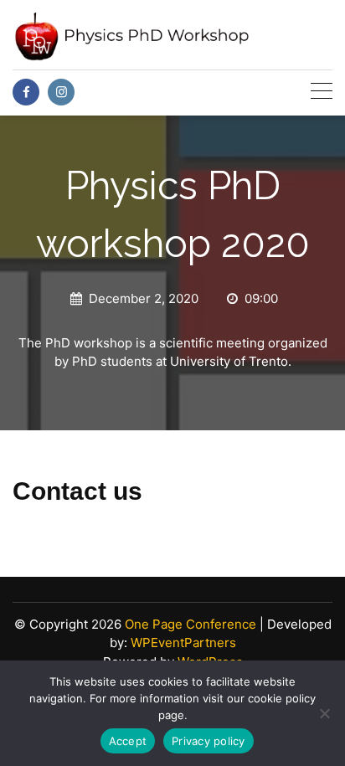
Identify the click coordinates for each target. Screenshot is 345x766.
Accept (128, 741)
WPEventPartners (183, 642)
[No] (324, 713)
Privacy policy (208, 741)
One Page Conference (190, 624)
